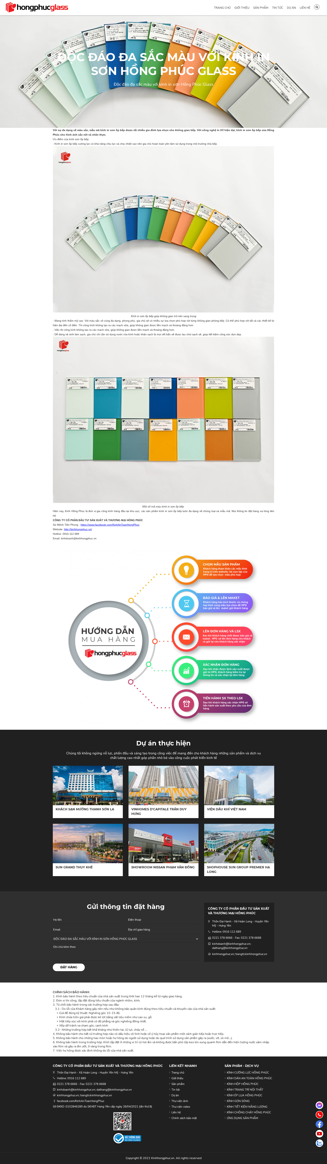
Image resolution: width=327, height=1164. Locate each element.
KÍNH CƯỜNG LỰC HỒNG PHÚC (248, 1072)
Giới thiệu (241, 8)
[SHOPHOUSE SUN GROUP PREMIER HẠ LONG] (239, 843)
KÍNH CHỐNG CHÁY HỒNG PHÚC (249, 1112)
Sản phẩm (260, 8)
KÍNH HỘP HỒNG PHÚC (242, 1084)
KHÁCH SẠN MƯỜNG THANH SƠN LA (85, 809)
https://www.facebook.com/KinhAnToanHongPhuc (110, 524)
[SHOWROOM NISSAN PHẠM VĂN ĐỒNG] (163, 843)
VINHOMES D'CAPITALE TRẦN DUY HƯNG (159, 811)
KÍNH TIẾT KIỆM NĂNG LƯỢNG (247, 1107)
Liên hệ (305, 8)
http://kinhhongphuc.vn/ (78, 529)
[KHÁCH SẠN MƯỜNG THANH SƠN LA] (88, 785)
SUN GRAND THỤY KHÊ (74, 867)
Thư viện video (180, 1107)
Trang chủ (222, 8)
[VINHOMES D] (163, 785)
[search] (316, 7)
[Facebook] (319, 1124)
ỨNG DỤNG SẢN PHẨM (242, 1118)
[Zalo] (319, 1143)
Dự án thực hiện (163, 743)
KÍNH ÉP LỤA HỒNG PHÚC (244, 1095)
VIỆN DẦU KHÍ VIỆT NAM (226, 809)
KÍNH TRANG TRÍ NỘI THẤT (245, 1090)
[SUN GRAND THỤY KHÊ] (88, 843)
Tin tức (277, 8)
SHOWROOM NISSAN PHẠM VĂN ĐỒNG (163, 867)
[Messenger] (319, 1105)
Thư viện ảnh (179, 1101)
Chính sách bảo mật (184, 1118)
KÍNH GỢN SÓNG (238, 1101)
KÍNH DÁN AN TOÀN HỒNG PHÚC (249, 1078)
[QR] (127, 1121)
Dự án (291, 8)
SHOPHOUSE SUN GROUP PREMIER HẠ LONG (238, 870)
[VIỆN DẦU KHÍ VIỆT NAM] (239, 785)
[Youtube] (319, 1133)
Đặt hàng (68, 967)
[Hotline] (319, 1114)
